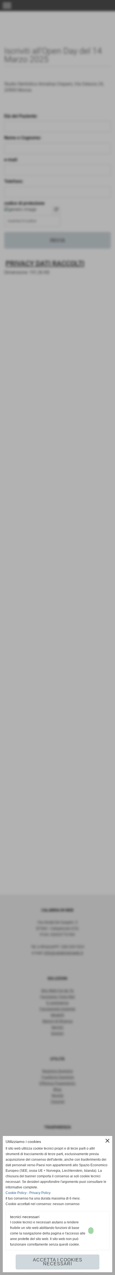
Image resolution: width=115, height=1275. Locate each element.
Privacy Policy (40, 1193)
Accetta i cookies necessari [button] (57, 1262)
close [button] (107, 1140)
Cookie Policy (16, 1193)
